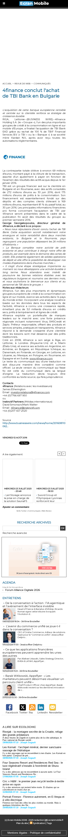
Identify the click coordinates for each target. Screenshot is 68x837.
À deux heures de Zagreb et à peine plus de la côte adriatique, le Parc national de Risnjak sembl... (32, 739)
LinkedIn (42, 712)
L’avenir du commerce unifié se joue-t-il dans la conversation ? (31, 628)
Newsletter (55, 712)
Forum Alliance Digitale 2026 (22, 589)
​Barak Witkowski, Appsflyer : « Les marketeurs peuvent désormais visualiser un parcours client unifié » (33, 679)
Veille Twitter (21, 511)
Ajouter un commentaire (16, 507)
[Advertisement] (34, 44)
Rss (31, 712)
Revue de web (23, 83)
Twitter (23, 712)
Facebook (12, 712)
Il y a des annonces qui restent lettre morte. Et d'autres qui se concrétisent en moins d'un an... (31, 788)
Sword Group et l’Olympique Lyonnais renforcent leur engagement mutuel (49, 497)
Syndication (39, 823)
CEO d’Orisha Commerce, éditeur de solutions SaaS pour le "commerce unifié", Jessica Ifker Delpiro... (41, 635)
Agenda (9, 582)
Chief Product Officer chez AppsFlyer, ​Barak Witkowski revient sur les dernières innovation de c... (41, 687)
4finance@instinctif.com (25, 407)
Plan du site (22, 823)
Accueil (7, 83)
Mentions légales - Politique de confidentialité (34, 832)
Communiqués (42, 83)
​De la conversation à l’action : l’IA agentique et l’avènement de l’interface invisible (34, 604)
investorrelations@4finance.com (30, 392)
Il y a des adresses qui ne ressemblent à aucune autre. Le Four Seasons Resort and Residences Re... (32, 773)
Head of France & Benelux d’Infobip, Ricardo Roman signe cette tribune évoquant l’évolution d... (40, 611)
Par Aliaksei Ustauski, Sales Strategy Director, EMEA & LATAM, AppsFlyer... (41, 659)
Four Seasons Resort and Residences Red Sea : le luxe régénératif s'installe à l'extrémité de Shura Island (33, 766)
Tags (49, 823)
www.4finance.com (41, 358)
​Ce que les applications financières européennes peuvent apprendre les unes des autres (32, 652)
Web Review (47, 511)
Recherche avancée (15, 532)
